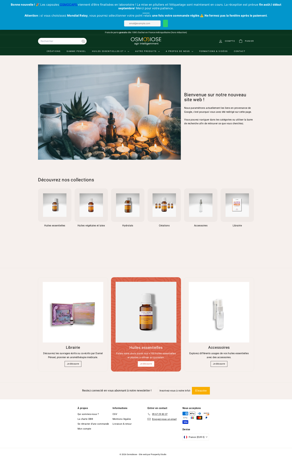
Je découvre (73, 364)
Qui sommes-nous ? (88, 414)
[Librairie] (73, 312)
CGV (115, 414)
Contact (239, 51)
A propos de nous (178, 51)
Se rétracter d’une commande (93, 424)
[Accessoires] (219, 312)
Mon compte (84, 428)
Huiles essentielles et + (109, 51)
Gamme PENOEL (76, 51)
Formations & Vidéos (213, 51)
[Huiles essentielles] (146, 312)
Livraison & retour (122, 424)
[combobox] (62, 41)
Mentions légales (122, 419)
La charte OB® (85, 419)
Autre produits (146, 51)
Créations (54, 51)
